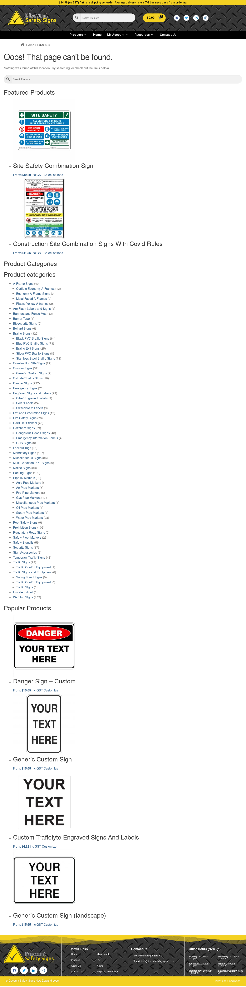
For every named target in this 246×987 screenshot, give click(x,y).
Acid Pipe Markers (28, 482)
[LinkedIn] (196, 18)
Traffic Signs (21, 562)
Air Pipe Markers (27, 487)
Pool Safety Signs (25, 522)
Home (97, 35)
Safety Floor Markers (27, 537)
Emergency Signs (25, 388)
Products (76, 35)
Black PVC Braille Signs (32, 338)
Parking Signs (22, 473)
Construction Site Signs (29, 363)
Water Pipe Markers (29, 517)
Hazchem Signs (24, 428)
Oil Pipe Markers (27, 507)
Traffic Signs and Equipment (32, 572)
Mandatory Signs (24, 453)
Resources (142, 35)
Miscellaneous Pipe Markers (35, 502)
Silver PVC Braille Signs (32, 353)
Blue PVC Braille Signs (32, 343)
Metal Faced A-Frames (31, 298)
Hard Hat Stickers (25, 423)
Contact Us (168, 35)
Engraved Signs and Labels (32, 393)
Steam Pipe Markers (30, 512)
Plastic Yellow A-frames (32, 303)
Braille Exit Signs (28, 348)
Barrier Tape (21, 318)
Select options (53, 174)
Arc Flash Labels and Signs (32, 308)
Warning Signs (23, 597)
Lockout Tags (22, 448)
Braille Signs (22, 333)
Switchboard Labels (29, 408)
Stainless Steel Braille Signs (35, 358)
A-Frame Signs (23, 283)
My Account (116, 35)
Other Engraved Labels (32, 398)
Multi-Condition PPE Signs (31, 463)
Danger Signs (22, 383)
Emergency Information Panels (37, 438)
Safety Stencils (23, 542)
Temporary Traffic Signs (29, 557)
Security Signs (23, 547)
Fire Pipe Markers (28, 492)
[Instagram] (206, 18)
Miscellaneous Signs (27, 458)
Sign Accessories (25, 552)
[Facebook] (177, 18)
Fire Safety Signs (25, 418)
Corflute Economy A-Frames (35, 288)
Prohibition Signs (25, 527)
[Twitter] (186, 18)
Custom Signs (22, 368)
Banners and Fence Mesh (30, 313)
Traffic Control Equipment (33, 567)
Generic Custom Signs (31, 373)
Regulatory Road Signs (29, 532)
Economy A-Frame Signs (33, 293)
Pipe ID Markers (24, 478)
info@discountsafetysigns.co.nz (157, 961)
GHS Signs (24, 443)
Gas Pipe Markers (28, 497)
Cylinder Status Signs (28, 378)
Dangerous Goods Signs (33, 433)
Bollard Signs (22, 328)
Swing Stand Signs (29, 577)
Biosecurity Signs (25, 323)
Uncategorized (23, 592)
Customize (51, 690)
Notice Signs (22, 468)
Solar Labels (24, 403)
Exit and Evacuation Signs (31, 413)
